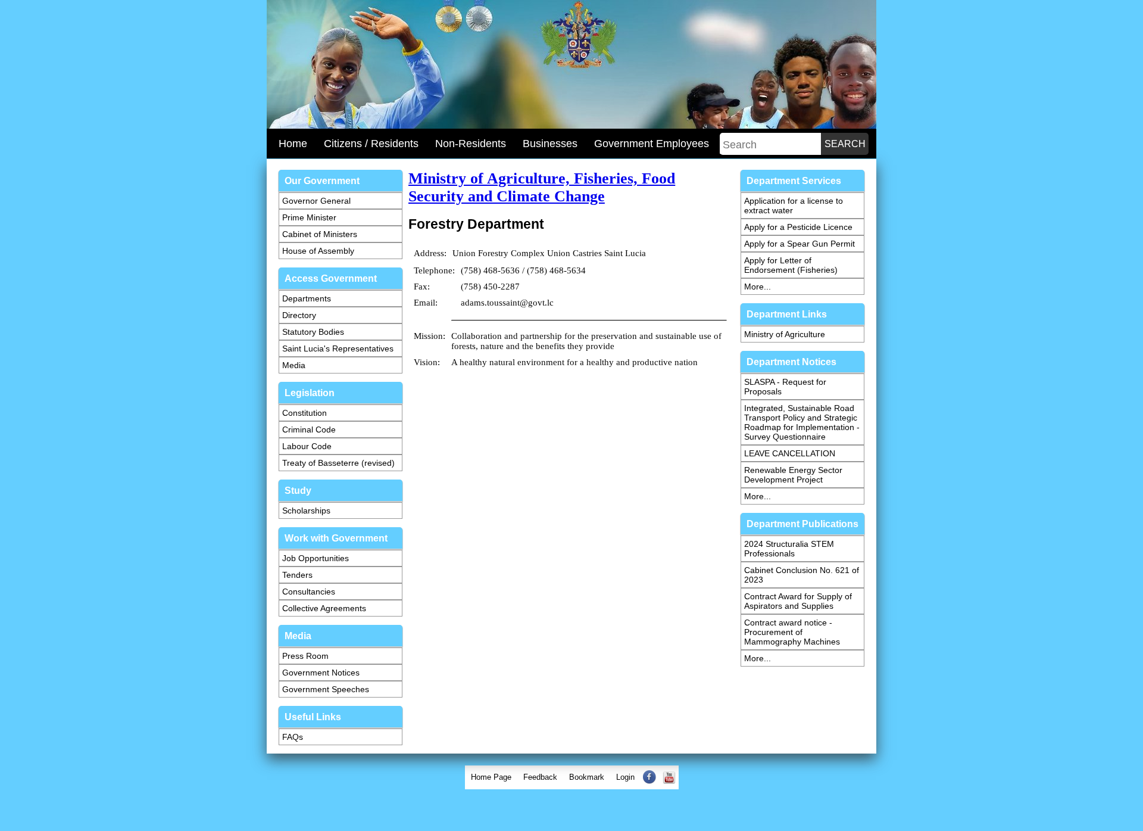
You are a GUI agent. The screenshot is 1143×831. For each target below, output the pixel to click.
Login (625, 777)
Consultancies (308, 591)
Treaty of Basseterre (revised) (338, 463)
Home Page (491, 777)
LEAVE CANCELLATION (789, 453)
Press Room (305, 656)
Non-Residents (470, 144)
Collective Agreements (324, 608)
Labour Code (307, 446)
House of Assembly (318, 251)
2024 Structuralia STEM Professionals (789, 548)
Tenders (297, 575)
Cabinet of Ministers (319, 234)
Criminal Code (309, 429)
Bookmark (586, 777)
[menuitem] (491, 777)
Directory (299, 315)
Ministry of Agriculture (784, 334)
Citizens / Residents (371, 144)
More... (757, 286)
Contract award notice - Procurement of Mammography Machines (792, 632)
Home (293, 144)
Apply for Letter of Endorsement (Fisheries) (791, 265)
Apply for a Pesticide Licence (798, 227)
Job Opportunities (315, 558)
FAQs (292, 737)
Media (293, 365)
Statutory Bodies (313, 332)
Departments (306, 298)
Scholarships (306, 510)
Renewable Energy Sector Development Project (793, 474)
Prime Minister (309, 217)
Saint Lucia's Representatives (338, 348)
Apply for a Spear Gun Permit (799, 243)
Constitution (304, 413)
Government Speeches (325, 689)
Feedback (540, 777)
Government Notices (321, 672)
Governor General (316, 201)
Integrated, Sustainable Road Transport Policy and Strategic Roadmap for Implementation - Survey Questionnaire (802, 422)
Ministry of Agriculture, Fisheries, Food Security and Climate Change (541, 187)
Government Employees (651, 144)
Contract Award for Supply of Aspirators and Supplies (798, 601)
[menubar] (572, 777)
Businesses (550, 144)
